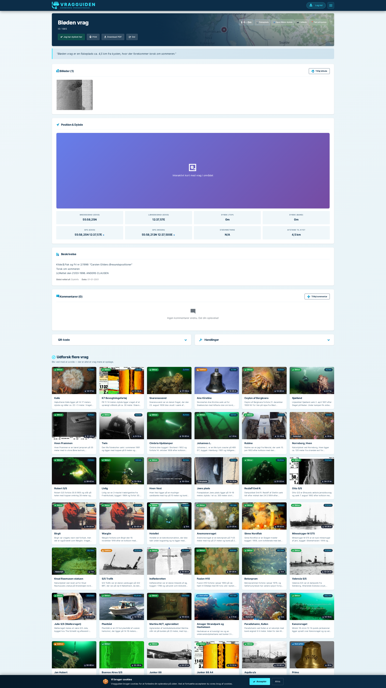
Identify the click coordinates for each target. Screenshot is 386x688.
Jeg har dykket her (72, 37)
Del (133, 37)
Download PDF (114, 37)
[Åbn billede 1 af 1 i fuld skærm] (74, 95)
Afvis (277, 681)
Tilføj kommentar (319, 296)
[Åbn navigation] (330, 5)
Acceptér (261, 681)
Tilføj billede (321, 71)
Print (94, 37)
